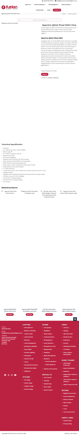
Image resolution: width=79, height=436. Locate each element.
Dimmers (27, 340)
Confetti (46, 380)
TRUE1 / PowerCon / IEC (70, 384)
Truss (65, 409)
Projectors (66, 340)
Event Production (39, 4)
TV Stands (66, 349)
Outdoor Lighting (72, 13)
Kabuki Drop (47, 384)
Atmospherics (28, 327)
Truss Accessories (69, 412)
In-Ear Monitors (48, 343)
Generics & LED (28, 358)
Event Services (66, 4)
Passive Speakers (50, 361)
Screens (65, 343)
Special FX (47, 375)
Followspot (27, 355)
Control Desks (28, 337)
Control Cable (28, 334)
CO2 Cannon (47, 377)
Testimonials (39, 10)
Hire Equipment (53, 4)
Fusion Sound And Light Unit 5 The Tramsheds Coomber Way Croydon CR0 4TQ (9, 341)
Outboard (47, 352)
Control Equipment (30, 343)
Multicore (66, 371)
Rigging (65, 390)
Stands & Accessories (50, 369)
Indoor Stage (28, 383)
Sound (45, 325)
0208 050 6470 (48, 1)
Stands (65, 405)
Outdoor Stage (28, 386)
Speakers (47, 358)
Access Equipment (69, 396)
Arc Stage (27, 380)
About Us (28, 4)
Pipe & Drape (67, 402)
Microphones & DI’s (50, 346)
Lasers (26, 362)
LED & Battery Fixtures (31, 365)
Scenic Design (28, 389)
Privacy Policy (67, 423)
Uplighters (27, 371)
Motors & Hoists (68, 399)
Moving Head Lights (30, 368)
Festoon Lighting (29, 352)
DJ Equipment (48, 340)
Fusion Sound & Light (19, 433)
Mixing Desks (48, 349)
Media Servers (67, 337)
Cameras (66, 327)
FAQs (48, 10)
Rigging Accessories (69, 393)
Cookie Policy (67, 420)
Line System (47, 327)
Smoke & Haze (48, 390)
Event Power (68, 360)
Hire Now (10, 314)
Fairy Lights (28, 349)
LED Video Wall (68, 334)
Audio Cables (48, 334)
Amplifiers (47, 330)
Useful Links (67, 418)
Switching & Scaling (69, 346)
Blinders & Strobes (30, 330)
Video (64, 325)
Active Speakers (50, 364)
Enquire (44, 74)
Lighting (64, 13)
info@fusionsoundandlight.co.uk (66, 1)
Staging (26, 377)
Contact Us (57, 10)
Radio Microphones (50, 355)
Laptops (65, 330)
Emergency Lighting (30, 346)
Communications (49, 337)
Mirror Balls (47, 387)
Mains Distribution (69, 368)
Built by (67, 433)
